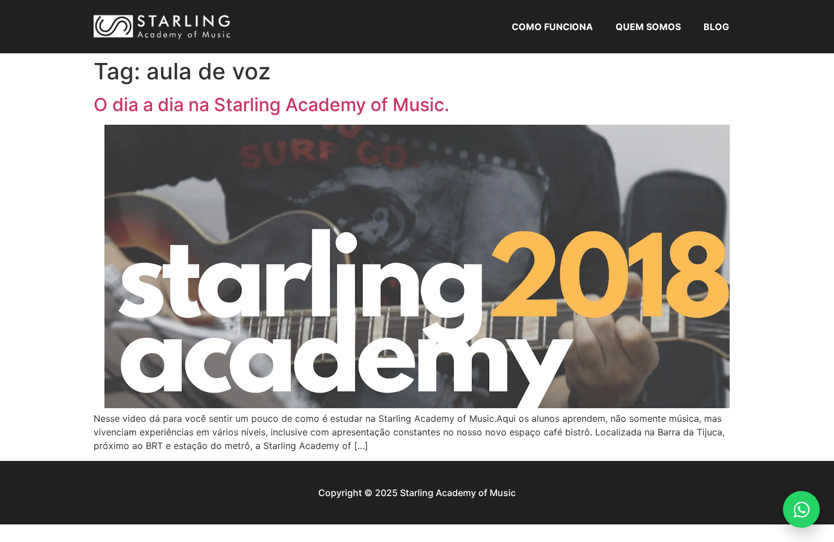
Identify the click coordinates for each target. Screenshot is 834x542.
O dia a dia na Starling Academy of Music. (271, 105)
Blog (716, 26)
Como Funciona (552, 26)
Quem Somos (648, 26)
